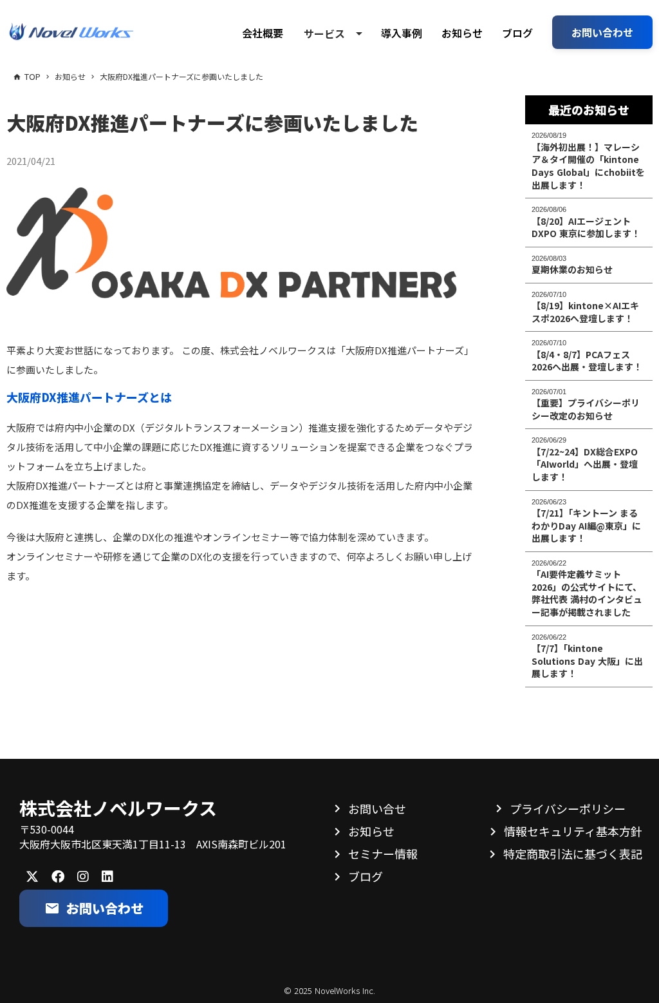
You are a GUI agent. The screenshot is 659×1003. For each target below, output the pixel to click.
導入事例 (401, 33)
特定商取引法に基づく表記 (572, 853)
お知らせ (462, 33)
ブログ (517, 33)
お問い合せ (377, 808)
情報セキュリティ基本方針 (573, 831)
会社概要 (262, 33)
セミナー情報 (383, 853)
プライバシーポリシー (568, 808)
